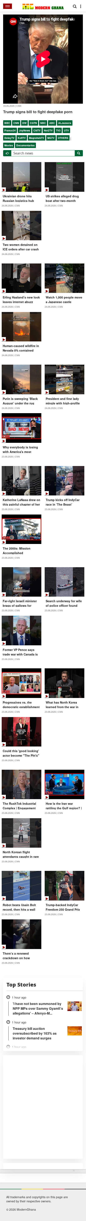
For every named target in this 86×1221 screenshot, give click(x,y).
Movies (8, 145)
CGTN (33, 123)
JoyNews (24, 130)
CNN (16, 123)
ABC (52, 123)
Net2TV (48, 130)
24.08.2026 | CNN (11, 205)
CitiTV (36, 130)
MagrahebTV (36, 138)
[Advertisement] (41, 1194)
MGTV (50, 138)
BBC (7, 123)
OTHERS (63, 138)
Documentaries (25, 145)
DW (24, 123)
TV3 (58, 130)
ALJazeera (64, 123)
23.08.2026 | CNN (11, 456)
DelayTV (9, 138)
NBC (43, 123)
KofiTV (22, 138)
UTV (66, 130)
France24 (10, 130)
